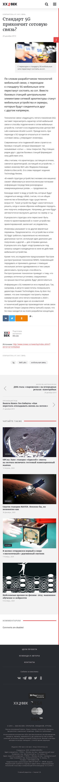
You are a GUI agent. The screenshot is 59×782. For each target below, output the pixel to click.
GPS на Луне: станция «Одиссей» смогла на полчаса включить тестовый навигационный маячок (29, 462)
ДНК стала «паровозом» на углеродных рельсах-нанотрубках (35, 388)
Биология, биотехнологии (46, 384)
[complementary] (58, 395)
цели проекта (29, 649)
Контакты (29, 662)
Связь (23, 14)
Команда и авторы (29, 656)
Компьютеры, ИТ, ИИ (11, 14)
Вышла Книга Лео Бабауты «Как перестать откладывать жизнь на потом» (25, 404)
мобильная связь (38, 362)
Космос (8, 454)
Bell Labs (22, 362)
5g (13, 362)
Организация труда (10, 401)
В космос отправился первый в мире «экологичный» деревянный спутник (23, 552)
